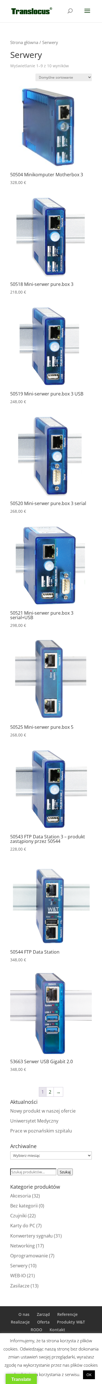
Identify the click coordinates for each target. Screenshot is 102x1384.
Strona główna (24, 42)
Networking (22, 1246)
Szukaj (65, 1171)
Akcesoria (20, 1196)
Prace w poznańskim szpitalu (41, 1131)
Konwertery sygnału (31, 1236)
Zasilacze (19, 1286)
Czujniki (18, 1216)
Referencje (67, 1314)
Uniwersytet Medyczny (34, 1121)
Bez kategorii (24, 1206)
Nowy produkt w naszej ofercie (43, 1111)
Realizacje (20, 1322)
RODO (36, 1329)
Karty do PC (22, 1225)
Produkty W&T (71, 1322)
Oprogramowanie (29, 1256)
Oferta (43, 1322)
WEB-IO (18, 1275)
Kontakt (57, 1329)
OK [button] (89, 1374)
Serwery (18, 1265)
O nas (23, 1314)
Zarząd (43, 1314)
